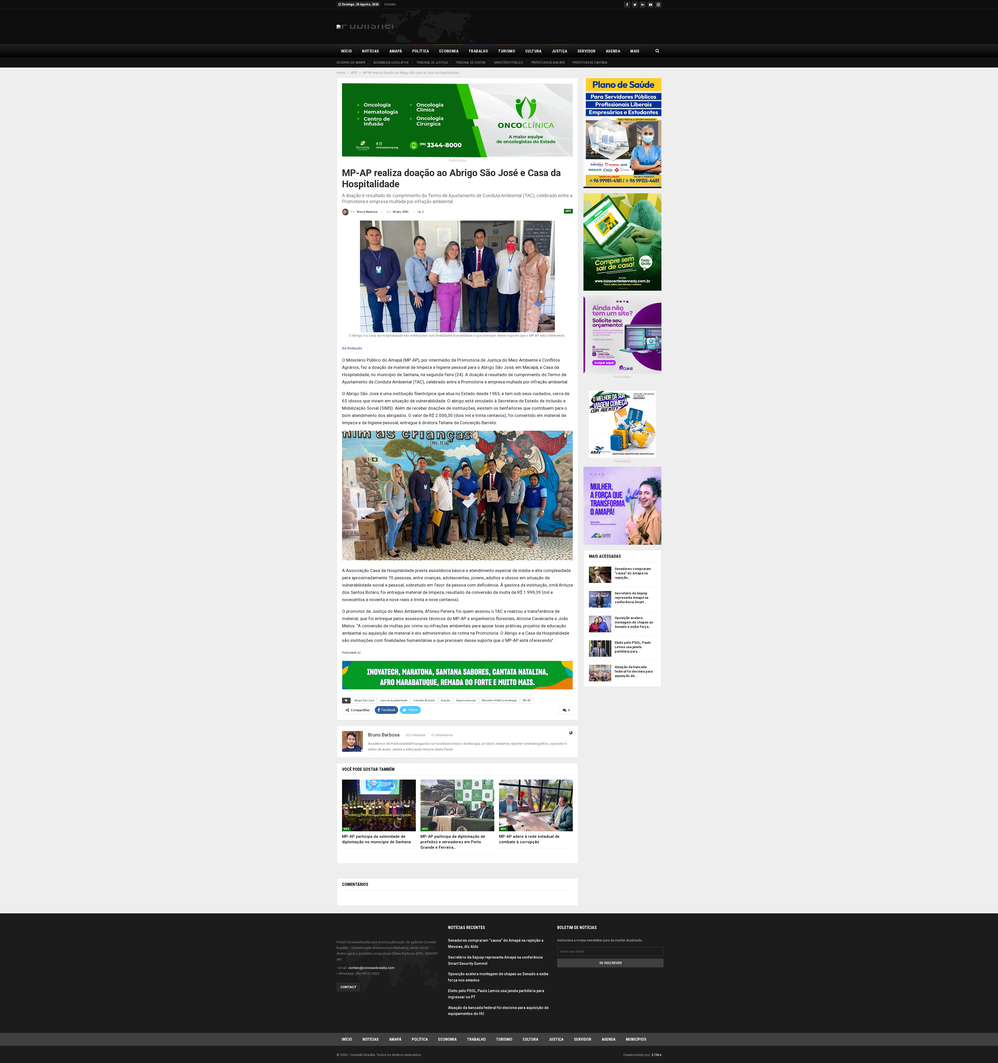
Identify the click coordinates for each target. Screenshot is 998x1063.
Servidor (586, 51)
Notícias (370, 51)
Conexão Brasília (424, 700)
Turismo (506, 51)
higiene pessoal (466, 700)
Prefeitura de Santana (590, 62)
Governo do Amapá (351, 62)
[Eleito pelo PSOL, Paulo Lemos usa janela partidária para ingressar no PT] (600, 648)
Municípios (636, 1039)
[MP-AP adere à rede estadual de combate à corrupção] (536, 805)
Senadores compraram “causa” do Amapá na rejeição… (633, 573)
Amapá (395, 51)
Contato (390, 4)
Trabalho (478, 51)
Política (420, 51)
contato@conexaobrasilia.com (371, 968)
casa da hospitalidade (394, 700)
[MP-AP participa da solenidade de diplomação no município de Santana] (379, 805)
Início (346, 51)
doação (445, 700)
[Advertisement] (566, 25)
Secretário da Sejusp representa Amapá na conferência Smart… (631, 597)
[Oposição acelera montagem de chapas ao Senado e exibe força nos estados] (600, 624)
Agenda (613, 51)
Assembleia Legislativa (390, 62)
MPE (568, 211)
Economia (448, 51)
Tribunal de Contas (471, 62)
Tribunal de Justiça (432, 62)
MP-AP (527, 700)
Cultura (533, 51)
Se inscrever (610, 963)
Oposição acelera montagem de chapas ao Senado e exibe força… (634, 622)
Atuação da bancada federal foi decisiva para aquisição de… (634, 671)
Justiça (559, 51)
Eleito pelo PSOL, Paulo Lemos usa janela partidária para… (633, 647)
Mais (635, 51)
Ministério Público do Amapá (499, 700)
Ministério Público (508, 62)
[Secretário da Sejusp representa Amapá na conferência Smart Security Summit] (600, 599)
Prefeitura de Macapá (547, 62)
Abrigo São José (364, 700)
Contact (348, 987)
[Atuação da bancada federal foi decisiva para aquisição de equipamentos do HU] (600, 673)
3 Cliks (656, 1055)
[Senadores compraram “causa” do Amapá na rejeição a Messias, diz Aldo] (600, 575)
